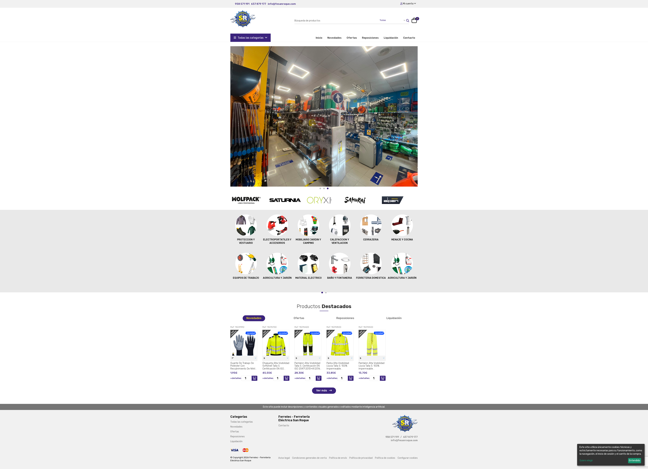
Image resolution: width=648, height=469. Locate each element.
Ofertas (352, 37)
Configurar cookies (408, 458)
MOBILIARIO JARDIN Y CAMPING (308, 241)
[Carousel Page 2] (324, 188)
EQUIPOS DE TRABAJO (246, 278)
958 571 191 (242, 3)
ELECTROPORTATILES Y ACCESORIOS (277, 241)
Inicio (320, 37)
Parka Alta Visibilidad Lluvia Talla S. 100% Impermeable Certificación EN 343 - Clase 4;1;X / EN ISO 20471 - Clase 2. (338, 366)
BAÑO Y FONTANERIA (339, 278)
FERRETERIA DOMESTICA (371, 278)
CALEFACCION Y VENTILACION (339, 241)
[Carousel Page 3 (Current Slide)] (328, 188)
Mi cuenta (408, 3)
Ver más (322, 390)
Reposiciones (370, 37)
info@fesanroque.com (282, 3)
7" (233, 358)
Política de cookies (385, 458)
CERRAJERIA (371, 239)
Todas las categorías (250, 37)
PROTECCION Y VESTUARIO (246, 241)
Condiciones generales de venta (309, 458)
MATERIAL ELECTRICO (308, 278)
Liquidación (391, 37)
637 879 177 (258, 3)
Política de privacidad (361, 458)
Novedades (334, 37)
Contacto (409, 37)
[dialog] (611, 455)
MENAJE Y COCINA (402, 239)
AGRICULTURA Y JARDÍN (277, 278)
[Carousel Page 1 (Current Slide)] (322, 292)
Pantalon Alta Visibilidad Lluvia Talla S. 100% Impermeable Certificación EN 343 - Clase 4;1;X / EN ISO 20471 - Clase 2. (371, 366)
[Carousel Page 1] (320, 188)
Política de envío (338, 458)
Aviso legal (284, 458)
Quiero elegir (586, 460)
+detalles (235, 378)
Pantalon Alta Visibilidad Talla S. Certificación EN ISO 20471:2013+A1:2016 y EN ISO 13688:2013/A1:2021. (307, 366)
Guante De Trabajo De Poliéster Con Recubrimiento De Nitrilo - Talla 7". (243, 366)
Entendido (634, 460)
